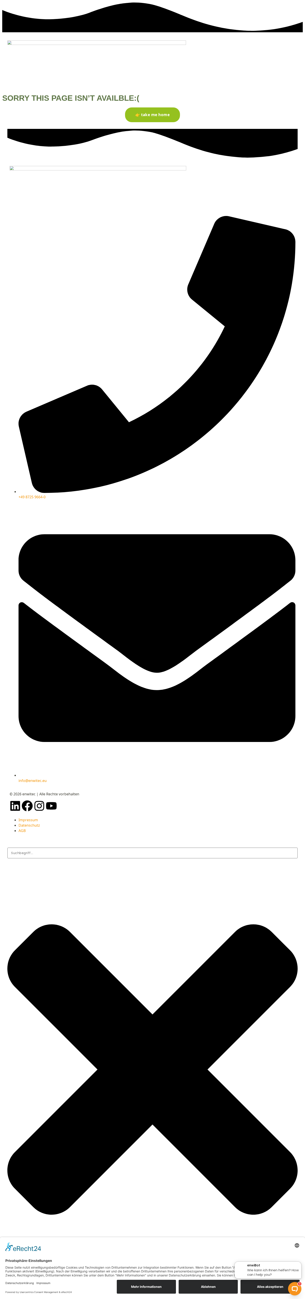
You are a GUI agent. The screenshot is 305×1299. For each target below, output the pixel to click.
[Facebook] (27, 805)
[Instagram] (39, 805)
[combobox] (152, 853)
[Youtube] (51, 805)
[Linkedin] (15, 805)
